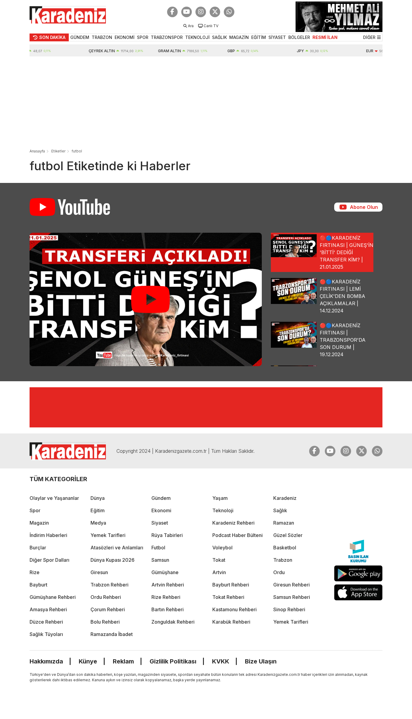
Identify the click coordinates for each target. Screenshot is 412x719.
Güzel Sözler (288, 535)
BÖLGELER (299, 37)
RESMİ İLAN (325, 37)
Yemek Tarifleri (107, 535)
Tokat (218, 560)
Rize (35, 572)
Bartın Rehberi (167, 609)
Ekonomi (161, 510)
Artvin (219, 572)
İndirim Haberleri (48, 535)
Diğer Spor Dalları (49, 560)
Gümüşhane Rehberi (53, 597)
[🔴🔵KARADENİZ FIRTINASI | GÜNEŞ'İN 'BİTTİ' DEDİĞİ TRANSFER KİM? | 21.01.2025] (146, 299)
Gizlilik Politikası (173, 661)
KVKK (220, 661)
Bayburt (38, 585)
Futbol (158, 548)
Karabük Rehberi (231, 622)
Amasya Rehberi (48, 609)
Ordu (279, 572)
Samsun (160, 560)
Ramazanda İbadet (111, 634)
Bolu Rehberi (105, 622)
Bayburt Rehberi (230, 585)
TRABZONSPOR (167, 37)
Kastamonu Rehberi (234, 609)
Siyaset (159, 523)
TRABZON (102, 37)
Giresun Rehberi (291, 585)
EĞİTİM (258, 37)
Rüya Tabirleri (167, 535)
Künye (88, 661)
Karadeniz (284, 498)
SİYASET (277, 37)
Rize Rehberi (165, 597)
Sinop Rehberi (289, 609)
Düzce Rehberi (46, 622)
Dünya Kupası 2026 (112, 560)
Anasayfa (37, 151)
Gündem (161, 498)
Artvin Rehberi (167, 585)
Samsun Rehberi (291, 597)
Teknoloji (222, 510)
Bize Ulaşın (261, 661)
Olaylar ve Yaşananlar (54, 498)
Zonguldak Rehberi (173, 622)
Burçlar (38, 548)
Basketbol (284, 548)
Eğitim (97, 510)
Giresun (99, 572)
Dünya (97, 498)
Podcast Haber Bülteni (237, 535)
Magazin (39, 523)
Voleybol (222, 548)
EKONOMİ (125, 37)
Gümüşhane (165, 572)
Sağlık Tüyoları (46, 634)
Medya (98, 523)
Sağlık (280, 510)
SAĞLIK (219, 37)
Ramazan (283, 523)
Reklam (123, 661)
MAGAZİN (239, 37)
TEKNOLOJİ (197, 37)
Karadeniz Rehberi (233, 523)
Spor (35, 510)
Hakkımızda (46, 661)
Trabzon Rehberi (109, 585)
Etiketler (58, 151)
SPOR (142, 37)
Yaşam (220, 498)
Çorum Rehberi (107, 609)
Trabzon (282, 560)
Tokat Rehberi (228, 597)
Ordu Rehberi (105, 597)
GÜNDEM (79, 37)
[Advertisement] (206, 101)
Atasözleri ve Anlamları (116, 548)
